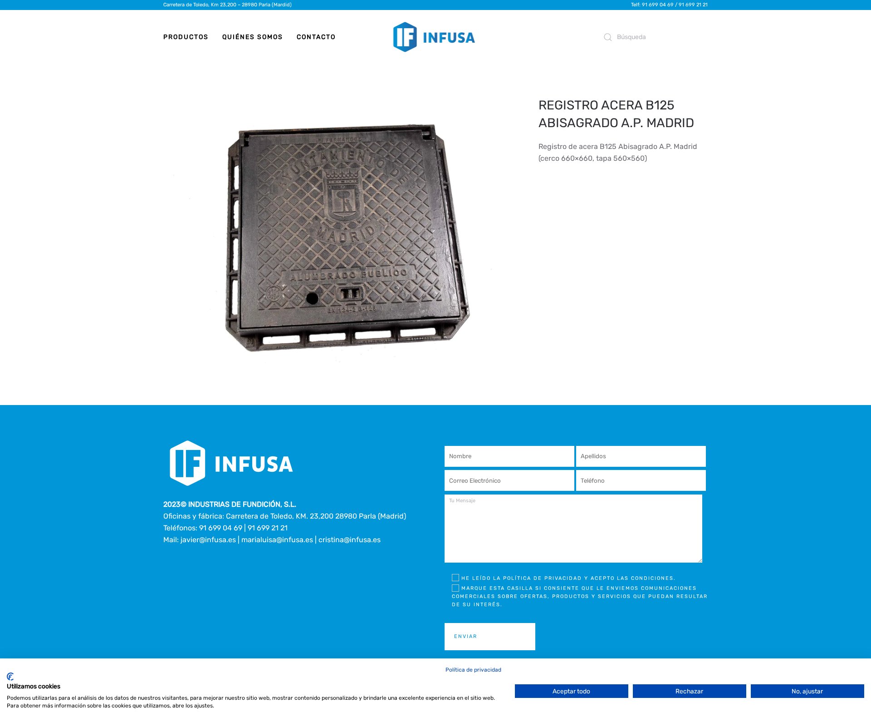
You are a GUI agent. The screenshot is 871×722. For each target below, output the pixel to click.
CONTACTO (316, 37)
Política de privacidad (473, 670)
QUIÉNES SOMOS (252, 37)
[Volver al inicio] (435, 37)
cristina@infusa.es (349, 539)
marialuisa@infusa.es (277, 539)
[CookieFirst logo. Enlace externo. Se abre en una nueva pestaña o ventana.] (10, 677)
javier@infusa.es (208, 539)
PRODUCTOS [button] (186, 37)
